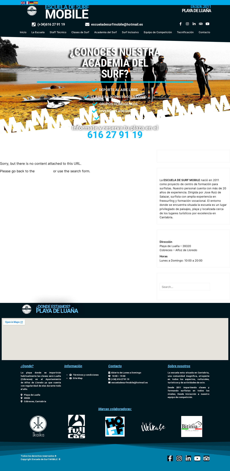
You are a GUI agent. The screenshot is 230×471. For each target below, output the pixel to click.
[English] (23, 3)
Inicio (23, 32)
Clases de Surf (80, 32)
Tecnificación (185, 32)
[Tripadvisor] (201, 24)
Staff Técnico (58, 32)
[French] (27, 3)
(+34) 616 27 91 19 (119, 379)
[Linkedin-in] (194, 24)
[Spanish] (36, 3)
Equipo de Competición (158, 32)
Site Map (77, 378)
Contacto (204, 32)
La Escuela (38, 32)
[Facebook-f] (180, 24)
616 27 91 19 (115, 134)
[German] (31, 3)
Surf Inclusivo (130, 32)
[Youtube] (207, 24)
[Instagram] (187, 24)
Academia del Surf (105, 32)
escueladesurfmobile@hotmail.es (129, 382)
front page (44, 171)
